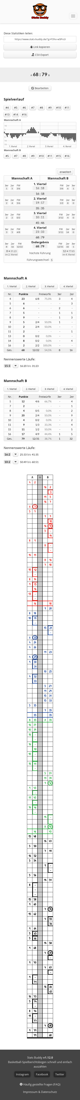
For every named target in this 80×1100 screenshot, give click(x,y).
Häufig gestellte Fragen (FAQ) (41, 1084)
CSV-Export (41, 55)
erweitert (65, 172)
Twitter (59, 1074)
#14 (15, 114)
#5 (15, 107)
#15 (58, 156)
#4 (7, 107)
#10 (58, 107)
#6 (24, 107)
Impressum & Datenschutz (40, 1092)
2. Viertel (30, 286)
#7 (32, 107)
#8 (41, 107)
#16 (24, 114)
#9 (50, 107)
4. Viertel (68, 286)
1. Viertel (12, 286)
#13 (7, 114)
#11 (67, 107)
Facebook (42, 1074)
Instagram (22, 1074)
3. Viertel (49, 286)
